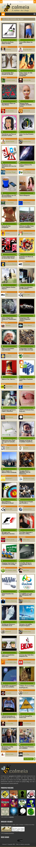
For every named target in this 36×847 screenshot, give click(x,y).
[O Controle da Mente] (14, 815)
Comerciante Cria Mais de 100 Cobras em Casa (26, 349)
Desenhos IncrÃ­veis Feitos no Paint (7, 43)
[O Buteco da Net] (5, 806)
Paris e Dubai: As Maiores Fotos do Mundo (9, 471)
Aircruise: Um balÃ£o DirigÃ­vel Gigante (25, 625)
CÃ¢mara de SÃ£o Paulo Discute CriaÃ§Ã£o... (26, 226)
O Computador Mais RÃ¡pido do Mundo (8, 73)
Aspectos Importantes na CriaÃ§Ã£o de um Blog (9, 563)
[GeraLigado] (22, 806)
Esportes (21, 598)
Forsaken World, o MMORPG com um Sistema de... (24, 472)
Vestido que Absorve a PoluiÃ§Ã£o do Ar (8, 625)
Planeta (3, 629)
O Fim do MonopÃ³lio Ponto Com (25, 717)
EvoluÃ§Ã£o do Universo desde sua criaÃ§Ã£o (9, 686)
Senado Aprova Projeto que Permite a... (26, 502)
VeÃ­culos (21, 138)
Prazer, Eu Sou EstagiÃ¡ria (6, 226)
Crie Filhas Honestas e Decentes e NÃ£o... (25, 533)
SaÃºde (21, 108)
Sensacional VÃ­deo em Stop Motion (8, 104)
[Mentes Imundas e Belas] (22, 815)
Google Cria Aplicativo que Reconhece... (25, 288)
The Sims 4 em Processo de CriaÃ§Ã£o (26, 747)
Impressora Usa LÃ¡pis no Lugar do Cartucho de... (8, 442)
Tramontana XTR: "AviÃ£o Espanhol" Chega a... (25, 319)
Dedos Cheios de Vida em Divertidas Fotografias (25, 74)
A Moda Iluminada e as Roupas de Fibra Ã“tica (8, 717)
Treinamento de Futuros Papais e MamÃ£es (9, 410)
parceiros (11, 817)
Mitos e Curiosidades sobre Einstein (8, 349)
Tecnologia (4, 77)
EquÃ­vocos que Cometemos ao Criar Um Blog (9, 166)
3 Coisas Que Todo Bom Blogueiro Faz (26, 655)
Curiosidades (5, 46)
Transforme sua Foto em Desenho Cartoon (9, 135)
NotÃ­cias (21, 230)
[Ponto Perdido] (22, 797)
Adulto (3, 230)
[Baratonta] (14, 806)
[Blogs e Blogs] (31, 815)
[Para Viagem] (5, 797)
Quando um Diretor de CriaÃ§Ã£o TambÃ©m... (26, 441)
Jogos (20, 475)
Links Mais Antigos (28, 758)
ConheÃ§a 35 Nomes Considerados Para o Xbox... (25, 564)
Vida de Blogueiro (24, 195)
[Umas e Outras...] (5, 815)
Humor (21, 46)
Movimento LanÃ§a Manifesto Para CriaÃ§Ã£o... (7, 748)
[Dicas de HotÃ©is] (31, 797)
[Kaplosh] (14, 797)
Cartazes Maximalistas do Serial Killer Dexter (8, 257)
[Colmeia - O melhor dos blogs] (7, 11)
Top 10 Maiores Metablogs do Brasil (7, 502)
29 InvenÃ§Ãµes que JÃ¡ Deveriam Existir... (9, 196)
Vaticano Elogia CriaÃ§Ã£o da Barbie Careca (25, 105)
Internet (4, 138)
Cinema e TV (5, 261)
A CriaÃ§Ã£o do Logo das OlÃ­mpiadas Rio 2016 (25, 595)
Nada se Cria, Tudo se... (8, 379)
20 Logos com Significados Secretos (8, 533)
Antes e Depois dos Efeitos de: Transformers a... (9, 319)
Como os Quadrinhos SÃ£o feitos (8, 655)
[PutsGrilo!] (31, 806)
